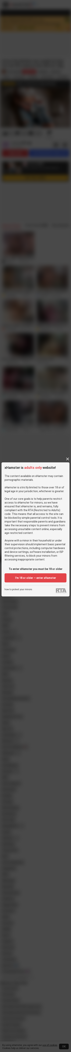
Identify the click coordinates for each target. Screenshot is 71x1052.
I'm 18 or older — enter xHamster (35, 577)
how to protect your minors (18, 589)
